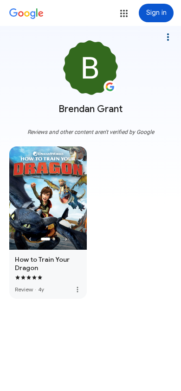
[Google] (26, 13)
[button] (124, 13)
